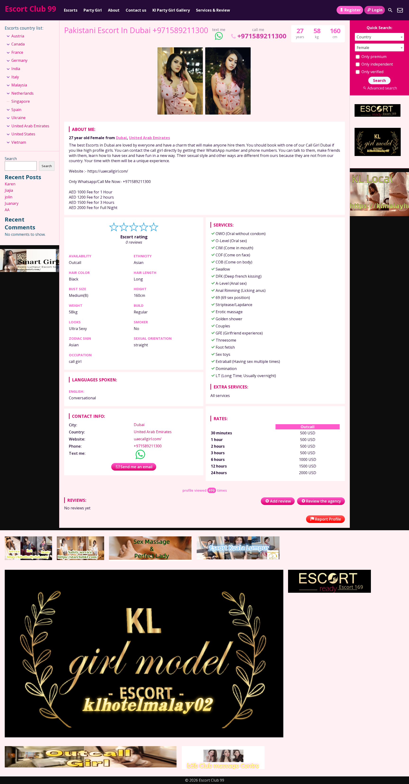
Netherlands (22, 93)
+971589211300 (261, 35)
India (15, 68)
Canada (18, 44)
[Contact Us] (400, 10)
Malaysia (19, 85)
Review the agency (323, 501)
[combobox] (379, 37)
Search (11, 158)
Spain (16, 109)
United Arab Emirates (149, 137)
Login (377, 10)
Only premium (373, 56)
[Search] (390, 10)
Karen (10, 184)
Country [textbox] (364, 37)
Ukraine (18, 117)
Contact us (136, 10)
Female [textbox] (363, 47)
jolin (8, 197)
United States (23, 134)
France (17, 52)
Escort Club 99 (30, 9)
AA (7, 209)
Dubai (121, 137)
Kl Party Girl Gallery (171, 10)
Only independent (376, 64)
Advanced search (382, 88)
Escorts (70, 10)
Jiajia (9, 190)
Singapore (20, 101)
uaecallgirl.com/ (147, 438)
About (114, 10)
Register (352, 10)
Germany (19, 60)
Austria (17, 36)
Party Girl (93, 10)
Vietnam (18, 142)
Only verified (371, 71)
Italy (15, 77)
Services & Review (213, 10)
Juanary (11, 203)
